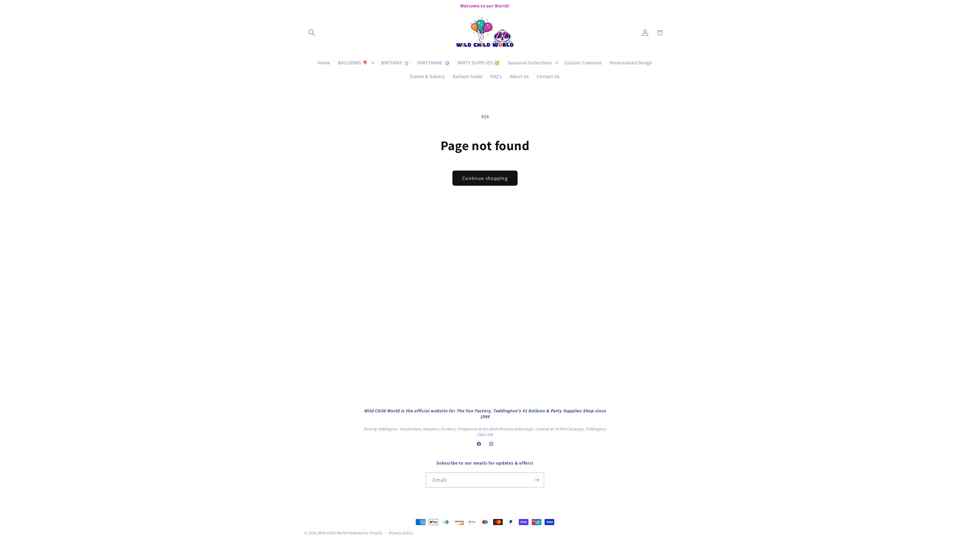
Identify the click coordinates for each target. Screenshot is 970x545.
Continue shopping (485, 178)
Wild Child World (332, 532)
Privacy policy (401, 532)
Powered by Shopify (365, 532)
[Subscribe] (536, 480)
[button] (311, 32)
